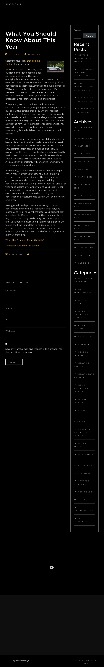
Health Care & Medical (84, 375)
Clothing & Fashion (83, 327)
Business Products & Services (82, 314)
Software (84, 473)
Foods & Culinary (81, 353)
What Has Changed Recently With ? (25, 240)
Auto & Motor (80, 301)
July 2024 (84, 255)
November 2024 (82, 216)
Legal (82, 410)
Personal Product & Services (82, 432)
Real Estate (15, 255)
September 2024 (83, 238)
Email (9, 319)
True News (12, 4)
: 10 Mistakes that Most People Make (84, 72)
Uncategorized (83, 511)
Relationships (83, 465)
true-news (34, 54)
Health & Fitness (81, 364)
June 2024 (84, 263)
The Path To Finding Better (83, 99)
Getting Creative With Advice (83, 58)
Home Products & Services (81, 388)
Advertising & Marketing (84, 279)
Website (10, 331)
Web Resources (80, 520)
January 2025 (86, 196)
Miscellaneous (83, 421)
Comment (12, 290)
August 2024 (86, 247)
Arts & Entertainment (83, 290)
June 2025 (84, 154)
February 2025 (82, 186)
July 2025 (84, 146)
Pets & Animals (80, 445)
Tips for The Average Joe (84, 110)
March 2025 (85, 177)
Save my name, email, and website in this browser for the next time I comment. (33, 351)
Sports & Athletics (82, 482)
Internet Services (82, 401)
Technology (86, 492)
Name (10, 308)
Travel (82, 500)
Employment (86, 336)
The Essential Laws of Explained (22, 245)
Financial (84, 344)
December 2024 (82, 205)
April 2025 (84, 169)
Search (77, 30)
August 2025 (86, 138)
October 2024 (81, 227)
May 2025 (83, 161)
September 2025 (83, 128)
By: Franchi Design (21, 660)
